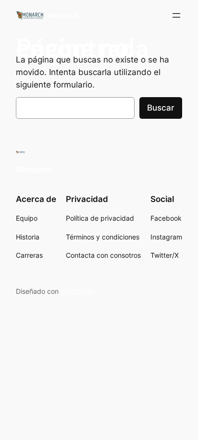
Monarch (63, 15)
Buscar (160, 108)
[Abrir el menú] (176, 15)
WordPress (77, 291)
